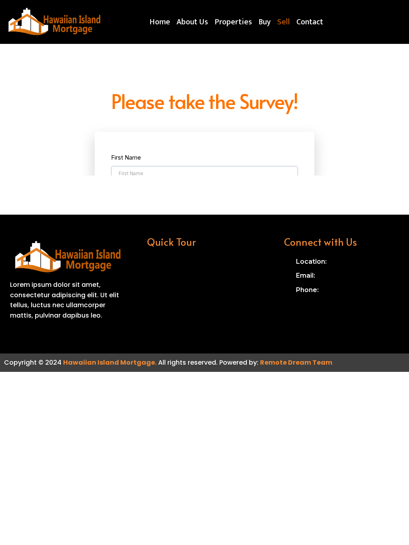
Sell (283, 22)
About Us (192, 22)
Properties (233, 22)
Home (159, 22)
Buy (264, 22)
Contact (309, 22)
